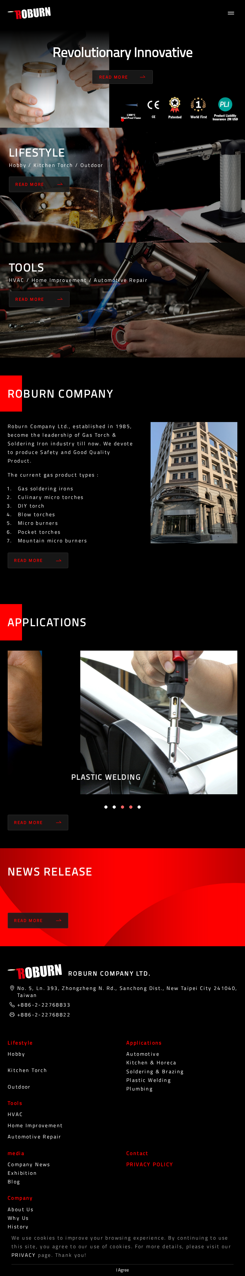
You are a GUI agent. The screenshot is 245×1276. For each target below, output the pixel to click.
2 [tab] (114, 807)
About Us (20, 1209)
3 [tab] (122, 807)
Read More (113, 76)
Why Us (18, 1218)
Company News (29, 1164)
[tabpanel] (122, 64)
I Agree (122, 1269)
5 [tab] (139, 807)
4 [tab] (130, 807)
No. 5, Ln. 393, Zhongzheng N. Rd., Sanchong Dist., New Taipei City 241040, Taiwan (127, 992)
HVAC (15, 1114)
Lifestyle (20, 1042)
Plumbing (139, 1088)
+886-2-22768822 (44, 1014)
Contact (137, 1153)
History (18, 1226)
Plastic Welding (148, 1080)
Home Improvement (35, 1125)
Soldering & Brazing (155, 1071)
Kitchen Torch (27, 1070)
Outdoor (19, 1087)
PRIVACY (23, 1255)
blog (14, 1181)
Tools (15, 1103)
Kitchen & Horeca (151, 1062)
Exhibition (22, 1173)
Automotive (143, 1054)
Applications (144, 1042)
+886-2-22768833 (44, 1004)
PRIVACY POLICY (150, 1164)
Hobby (16, 1054)
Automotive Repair (35, 1136)
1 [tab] (122, 120)
